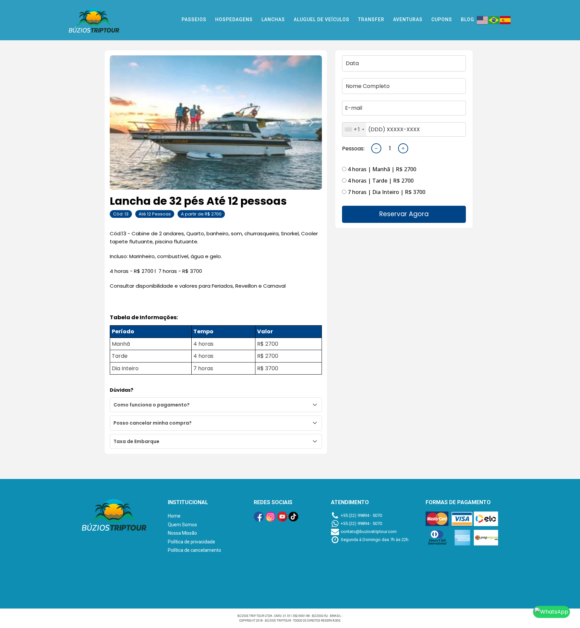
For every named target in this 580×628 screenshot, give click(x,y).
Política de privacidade (191, 541)
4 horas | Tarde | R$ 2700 (380, 180)
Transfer (371, 19)
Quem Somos (182, 524)
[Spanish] (505, 19)
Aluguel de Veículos (321, 19)
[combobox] (354, 130)
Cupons (441, 19)
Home (174, 516)
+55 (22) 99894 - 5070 (361, 515)
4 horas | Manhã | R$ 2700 (381, 169)
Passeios (194, 19)
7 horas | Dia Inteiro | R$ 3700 (385, 192)
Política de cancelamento (194, 550)
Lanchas (273, 19)
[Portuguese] (494, 19)
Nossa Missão (182, 533)
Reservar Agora (404, 214)
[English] (482, 19)
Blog (467, 19)
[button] (120, 122)
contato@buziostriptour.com (369, 531)
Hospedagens (234, 19)
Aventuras (408, 19)
